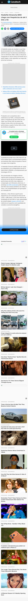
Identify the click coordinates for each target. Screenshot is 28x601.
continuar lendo (14, 229)
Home (2, 12)
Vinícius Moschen (7, 22)
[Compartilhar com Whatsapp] (2, 29)
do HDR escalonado (12, 185)
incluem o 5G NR (16, 201)
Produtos (11, 12)
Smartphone (17, 12)
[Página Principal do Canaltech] (14, 2)
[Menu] (2, 2)
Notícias (6, 12)
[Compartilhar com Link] (8, 29)
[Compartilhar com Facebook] (5, 29)
